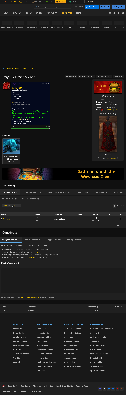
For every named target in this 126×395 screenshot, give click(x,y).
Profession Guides (21, 345)
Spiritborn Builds (97, 370)
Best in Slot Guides (72, 333)
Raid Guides (18, 349)
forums (31, 257)
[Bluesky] (109, 389)
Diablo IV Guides (97, 324)
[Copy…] (114, 206)
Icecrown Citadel (59, 219)
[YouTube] (117, 389)
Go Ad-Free (67, 13)
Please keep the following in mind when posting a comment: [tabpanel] (29, 271)
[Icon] (6, 85)
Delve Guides (19, 333)
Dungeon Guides (43, 337)
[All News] (6, 1)
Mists (74, 2)
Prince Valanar (8, 219)
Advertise (48, 386)
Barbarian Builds (97, 345)
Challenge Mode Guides (46, 362)
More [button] (78, 13)
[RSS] (122, 389)
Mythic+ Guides (20, 341)
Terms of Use (35, 391)
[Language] (123, 13)
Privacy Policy (20, 391)
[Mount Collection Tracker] (63, 174)
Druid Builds (95, 349)
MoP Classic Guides (45, 324)
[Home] (16, 7)
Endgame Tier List (98, 337)
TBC (50, 2)
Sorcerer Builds (97, 366)
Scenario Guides (43, 358)
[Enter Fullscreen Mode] (110, 13)
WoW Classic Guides (73, 324)
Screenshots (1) (108, 113)
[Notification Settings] (114, 13)
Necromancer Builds (99, 354)
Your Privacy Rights (64, 386)
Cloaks (31, 68)
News (6, 13)
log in (22, 297)
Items (17, 68)
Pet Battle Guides (44, 354)
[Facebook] (113, 389)
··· (81, 2)
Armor (23, 68)
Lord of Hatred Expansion (101, 329)
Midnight (17, 362)
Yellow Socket (19, 103)
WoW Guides (19, 324)
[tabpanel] (63, 215)
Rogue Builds (96, 362)
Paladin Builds (96, 358)
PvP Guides (69, 354)
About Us (37, 386)
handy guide (38, 252)
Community (52, 13)
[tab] (10, 192)
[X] (104, 389)
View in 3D (118, 76)
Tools (4, 310)
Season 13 (94, 333)
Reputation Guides (44, 349)
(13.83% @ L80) (43, 111)
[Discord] (100, 389)
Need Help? (12, 386)
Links (92, 76)
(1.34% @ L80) (38, 117)
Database (17, 13)
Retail (25, 2)
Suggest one (112, 158)
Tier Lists (17, 358)
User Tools (25, 386)
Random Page (82, 386)
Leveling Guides (20, 337)
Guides (39, 13)
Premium (7, 391)
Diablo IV (94, 2)
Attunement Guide (72, 329)
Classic (38, 2)
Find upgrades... (104, 76)
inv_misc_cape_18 (111, 110)
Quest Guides (42, 345)
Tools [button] (29, 13)
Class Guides (18, 329)
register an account (33, 297)
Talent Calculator (21, 354)
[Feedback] (118, 13)
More (96, 310)
